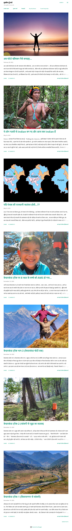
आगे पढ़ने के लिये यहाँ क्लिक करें (62, 78)
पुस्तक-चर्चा (15, 8)
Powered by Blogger (37, 527)
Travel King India (44, 8)
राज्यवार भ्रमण (6, 8)
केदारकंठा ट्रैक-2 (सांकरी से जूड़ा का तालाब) (24, 423)
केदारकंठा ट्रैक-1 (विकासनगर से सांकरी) (22, 496)
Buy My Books (32, 8)
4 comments (11, 224)
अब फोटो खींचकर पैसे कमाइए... (18, 58)
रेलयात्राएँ (23, 8)
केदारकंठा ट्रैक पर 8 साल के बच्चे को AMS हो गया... (28, 277)
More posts (65, 521)
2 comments (11, 370)
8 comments (11, 151)
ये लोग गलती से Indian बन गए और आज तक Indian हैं (30, 131)
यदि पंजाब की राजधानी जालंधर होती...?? (22, 204)
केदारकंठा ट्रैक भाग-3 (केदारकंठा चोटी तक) (23, 350)
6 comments (11, 443)
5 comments (11, 78)
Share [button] (5, 78)
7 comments (11, 297)
